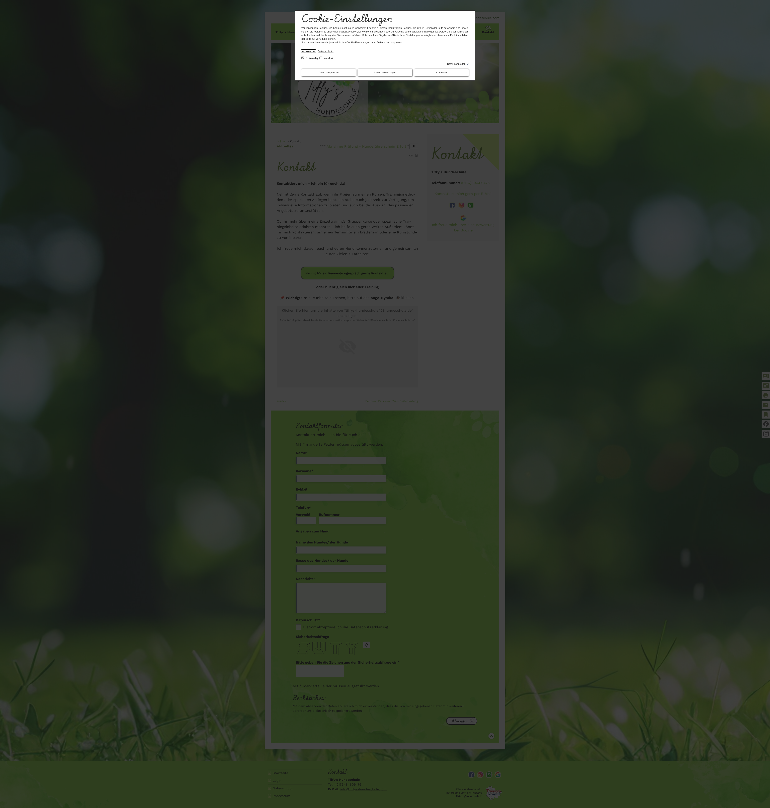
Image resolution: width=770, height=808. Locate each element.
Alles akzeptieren (328, 72)
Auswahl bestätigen (385, 72)
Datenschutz (325, 51)
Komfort (328, 58)
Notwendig (311, 58)
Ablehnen (441, 72)
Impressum (308, 51)
